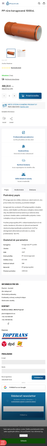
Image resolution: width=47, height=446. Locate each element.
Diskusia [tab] (32, 190)
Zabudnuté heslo (7, 380)
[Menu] (3, 3)
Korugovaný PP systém (29, 245)
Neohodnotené (16, 68)
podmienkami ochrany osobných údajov (23, 402)
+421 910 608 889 (7, 317)
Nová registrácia (7, 377)
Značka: (7, 63)
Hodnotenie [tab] (19, 190)
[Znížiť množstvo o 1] (4, 95)
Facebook (8, 323)
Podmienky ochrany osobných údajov (14, 297)
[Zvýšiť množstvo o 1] (14, 95)
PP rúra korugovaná (28, 256)
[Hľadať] (39, 3)
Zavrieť (41, 126)
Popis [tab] (6, 190)
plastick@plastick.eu (8, 314)
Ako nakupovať (6, 291)
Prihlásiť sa (23, 415)
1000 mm (25, 271)
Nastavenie (23, 436)
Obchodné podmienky (9, 294)
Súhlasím (24, 441)
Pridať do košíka (32, 95)
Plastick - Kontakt (7, 288)
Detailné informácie (8, 112)
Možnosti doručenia (12, 79)
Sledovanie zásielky (8, 301)
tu (42, 432)
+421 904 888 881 (7, 320)
